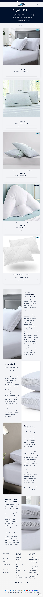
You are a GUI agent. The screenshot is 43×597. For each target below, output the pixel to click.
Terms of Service (6, 564)
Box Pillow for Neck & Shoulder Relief (21, 118)
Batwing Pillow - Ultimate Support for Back (21, 222)
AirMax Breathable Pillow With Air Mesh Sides (21, 67)
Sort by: (21, 25)
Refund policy (23, 592)
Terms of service (36, 592)
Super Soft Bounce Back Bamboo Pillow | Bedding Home (21, 170)
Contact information (25, 593)
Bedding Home (9, 592)
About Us (5, 556)
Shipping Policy (6, 569)
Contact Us (5, 558)
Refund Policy (6, 572)
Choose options (21, 75)
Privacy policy (29, 592)
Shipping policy (18, 593)
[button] (2, 4)
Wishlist (5, 561)
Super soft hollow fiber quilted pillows (21, 274)
